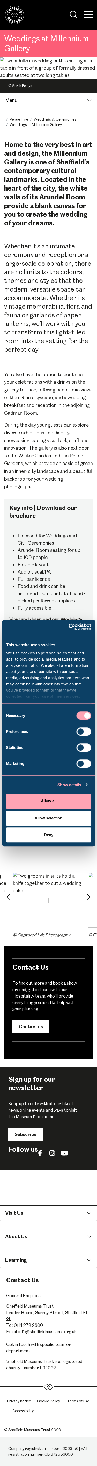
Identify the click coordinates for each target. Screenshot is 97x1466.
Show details (69, 784)
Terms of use (78, 1401)
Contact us (31, 1026)
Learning (16, 1260)
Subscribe (25, 1134)
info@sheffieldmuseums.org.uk (47, 1331)
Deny (48, 835)
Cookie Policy (48, 1401)
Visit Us (14, 1213)
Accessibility (23, 1411)
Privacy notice (19, 1401)
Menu (11, 100)
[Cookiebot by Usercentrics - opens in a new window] (69, 626)
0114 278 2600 (28, 1325)
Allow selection (48, 818)
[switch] (83, 731)
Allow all (48, 801)
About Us (16, 1237)
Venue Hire (19, 119)
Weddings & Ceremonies (55, 119)
